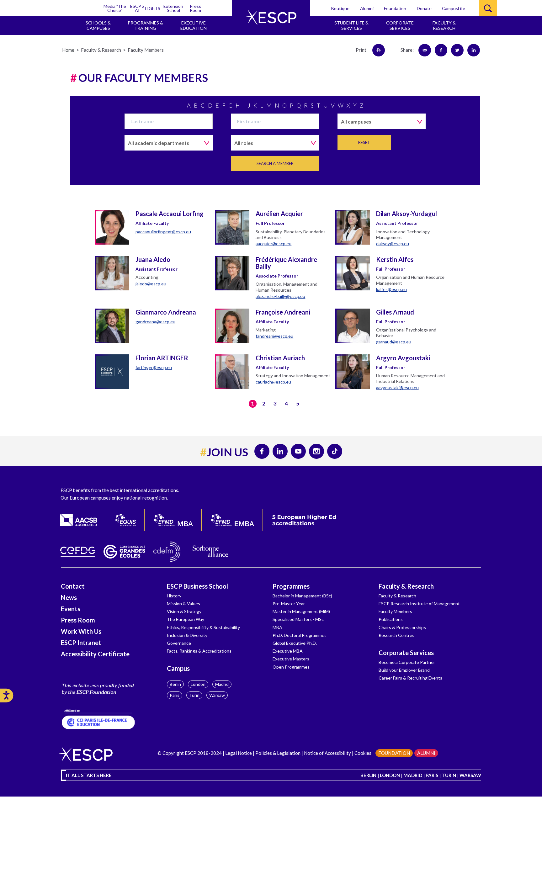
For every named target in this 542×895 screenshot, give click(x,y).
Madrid (222, 684)
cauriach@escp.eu (273, 381)
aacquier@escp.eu (273, 243)
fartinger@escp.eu (154, 367)
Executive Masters (291, 658)
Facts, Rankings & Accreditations (199, 651)
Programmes (291, 586)
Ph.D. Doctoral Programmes (300, 635)
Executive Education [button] (193, 25)
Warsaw (217, 695)
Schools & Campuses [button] (98, 25)
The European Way (185, 619)
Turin (194, 695)
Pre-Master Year (289, 603)
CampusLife (453, 8)
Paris (174, 695)
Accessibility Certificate (95, 654)
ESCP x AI (137, 8)
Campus (178, 668)
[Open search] (488, 8)
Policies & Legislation (277, 753)
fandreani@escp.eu (274, 336)
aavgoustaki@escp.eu (397, 387)
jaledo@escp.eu (151, 283)
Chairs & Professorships (402, 627)
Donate (424, 8)
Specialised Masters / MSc (298, 619)
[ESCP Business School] (271, 17)
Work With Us (81, 631)
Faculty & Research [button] (444, 25)
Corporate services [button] (400, 25)
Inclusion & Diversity (187, 635)
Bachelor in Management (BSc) (302, 595)
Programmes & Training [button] (145, 25)
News (69, 597)
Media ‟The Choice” (115, 8)
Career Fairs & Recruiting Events (410, 678)
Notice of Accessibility (327, 753)
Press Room (195, 8)
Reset (364, 142)
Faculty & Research (406, 586)
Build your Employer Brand (404, 670)
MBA (277, 627)
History (174, 595)
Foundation (395, 8)
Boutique (340, 8)
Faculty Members (395, 611)
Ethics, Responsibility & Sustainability (203, 627)
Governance (179, 643)
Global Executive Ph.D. (295, 643)
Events (70, 608)
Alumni (367, 8)
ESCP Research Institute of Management (419, 603)
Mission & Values (183, 603)
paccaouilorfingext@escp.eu (163, 231)
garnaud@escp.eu (393, 341)
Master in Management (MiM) (301, 611)
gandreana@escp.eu (155, 321)
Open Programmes (291, 667)
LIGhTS (152, 8)
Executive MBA (288, 651)
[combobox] (381, 121)
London (198, 684)
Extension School (173, 8)
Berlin (175, 684)
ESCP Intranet (81, 642)
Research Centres (396, 635)
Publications (391, 619)
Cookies (362, 753)
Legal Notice (238, 753)
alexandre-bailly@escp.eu (280, 296)
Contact (73, 586)
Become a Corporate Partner (407, 662)
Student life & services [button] (351, 25)
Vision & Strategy (184, 611)
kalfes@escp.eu (391, 289)
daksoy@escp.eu (392, 243)
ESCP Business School (197, 586)
